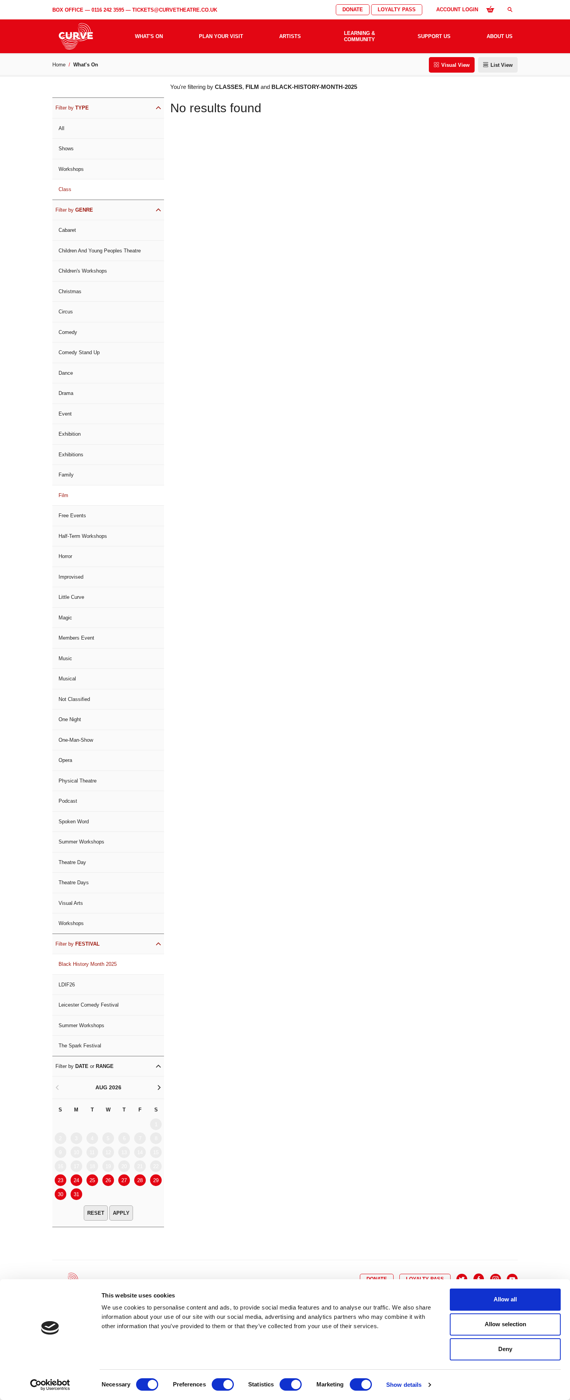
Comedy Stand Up (79, 352)
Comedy (68, 332)
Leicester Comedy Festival (89, 1005)
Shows (66, 148)
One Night (70, 719)
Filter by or (84, 1066)
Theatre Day (72, 862)
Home (59, 65)
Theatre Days (74, 882)
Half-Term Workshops (83, 536)
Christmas (70, 291)
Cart (490, 9)
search (510, 9)
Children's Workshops (83, 271)
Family (66, 475)
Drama (66, 393)
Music (65, 658)
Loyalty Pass (397, 9)
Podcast (68, 801)
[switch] (223, 1384)
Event (65, 414)
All (61, 128)
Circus (66, 312)
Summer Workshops (81, 842)
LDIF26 (67, 985)
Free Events (72, 515)
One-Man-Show (76, 740)
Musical (67, 679)
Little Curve (71, 597)
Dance (66, 373)
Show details (403, 1384)
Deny (505, 1349)
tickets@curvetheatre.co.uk (174, 10)
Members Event (76, 638)
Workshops (71, 169)
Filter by (72, 108)
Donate (352, 9)
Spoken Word (74, 821)
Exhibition (70, 434)
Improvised (71, 577)
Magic (65, 618)
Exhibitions (71, 454)
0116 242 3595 (108, 10)
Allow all (505, 1299)
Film (63, 495)
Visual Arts (71, 903)
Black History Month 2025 (88, 964)
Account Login (457, 9)
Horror (65, 556)
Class (65, 189)
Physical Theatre (78, 781)
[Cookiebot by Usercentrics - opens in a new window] (50, 1385)
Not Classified (74, 699)
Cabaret (67, 230)
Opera (65, 760)
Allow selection (505, 1324)
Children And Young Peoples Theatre (100, 251)
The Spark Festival (80, 1046)
